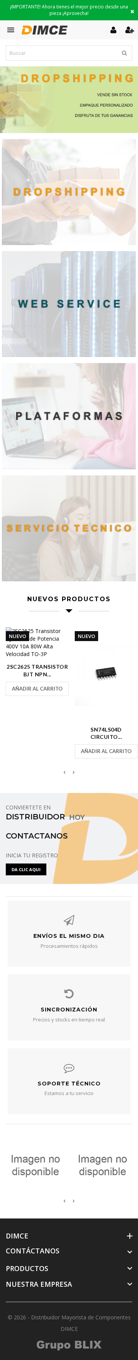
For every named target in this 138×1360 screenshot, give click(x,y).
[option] (69, 99)
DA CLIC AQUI (26, 869)
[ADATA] (102, 1165)
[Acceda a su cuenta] (114, 29)
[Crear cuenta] (130, 29)
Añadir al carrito (37, 689)
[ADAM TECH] (35, 1165)
